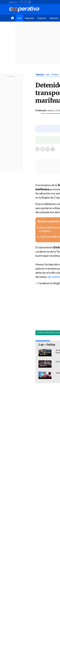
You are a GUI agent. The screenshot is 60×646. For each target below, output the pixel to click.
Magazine (29, 18)
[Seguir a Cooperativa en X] (25, 2)
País (19, 18)
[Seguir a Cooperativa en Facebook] (21, 2)
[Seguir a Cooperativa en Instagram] (29, 2)
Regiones (54, 18)
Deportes (42, 18)
